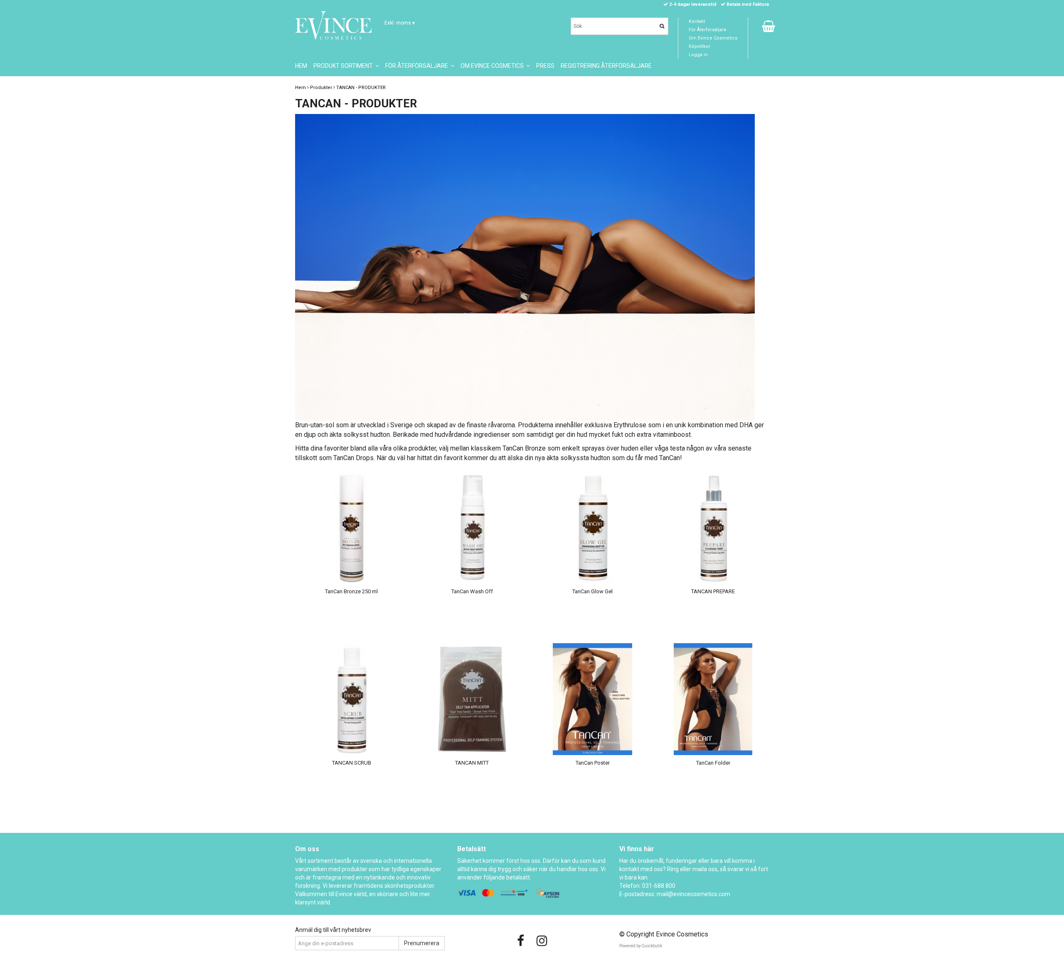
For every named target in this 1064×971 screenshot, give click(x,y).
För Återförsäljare (708, 29)
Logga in (698, 54)
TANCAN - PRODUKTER (361, 87)
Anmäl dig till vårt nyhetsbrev (333, 929)
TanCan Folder (713, 763)
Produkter (321, 87)
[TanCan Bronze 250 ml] (351, 528)
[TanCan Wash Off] (472, 528)
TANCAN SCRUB (351, 763)
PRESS (545, 65)
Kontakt (697, 21)
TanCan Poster (593, 763)
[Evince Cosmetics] (333, 25)
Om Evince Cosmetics (713, 38)
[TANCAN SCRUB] (351, 699)
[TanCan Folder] (713, 699)
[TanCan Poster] (592, 699)
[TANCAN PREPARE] (713, 528)
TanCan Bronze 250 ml (351, 591)
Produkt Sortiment (344, 65)
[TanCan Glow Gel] (592, 528)
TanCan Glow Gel (592, 591)
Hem (300, 87)
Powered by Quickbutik (640, 946)
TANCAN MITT (472, 763)
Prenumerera (421, 943)
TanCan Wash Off (472, 591)
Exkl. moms (399, 23)
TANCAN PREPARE (713, 591)
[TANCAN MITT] (472, 699)
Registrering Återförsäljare (606, 65)
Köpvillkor (699, 46)
